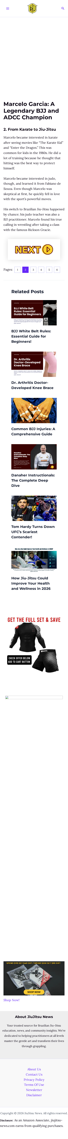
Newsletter (34, 1090)
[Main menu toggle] (7, 9)
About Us (34, 1069)
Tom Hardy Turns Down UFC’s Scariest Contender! (33, 532)
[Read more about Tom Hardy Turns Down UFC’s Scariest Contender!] (34, 508)
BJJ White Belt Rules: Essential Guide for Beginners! (31, 336)
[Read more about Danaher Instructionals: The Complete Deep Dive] (34, 456)
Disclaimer (34, 1095)
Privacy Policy (34, 1080)
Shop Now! (11, 1000)
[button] (63, 8)
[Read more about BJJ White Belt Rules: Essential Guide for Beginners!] (34, 312)
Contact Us (34, 1074)
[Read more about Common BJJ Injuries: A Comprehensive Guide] (34, 410)
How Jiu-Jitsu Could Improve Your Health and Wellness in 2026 (31, 583)
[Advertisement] (34, 53)
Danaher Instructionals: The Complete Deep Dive (33, 480)
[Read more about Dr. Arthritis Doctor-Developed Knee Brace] (34, 364)
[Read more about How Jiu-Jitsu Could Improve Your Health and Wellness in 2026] (34, 560)
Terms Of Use (34, 1085)
